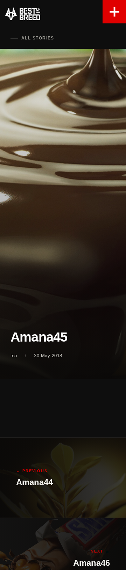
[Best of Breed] (22, 14)
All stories (37, 38)
